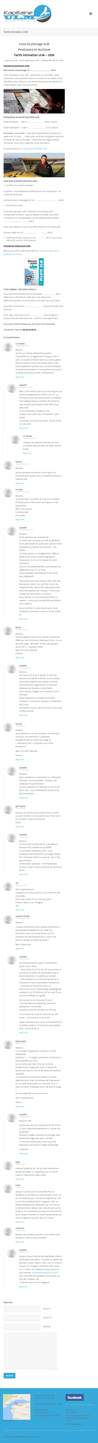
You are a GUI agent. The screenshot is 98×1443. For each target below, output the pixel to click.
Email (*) (47, 1317)
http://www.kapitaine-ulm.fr (45, 1272)
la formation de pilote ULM (34, 149)
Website (47, 1326)
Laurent (23, 385)
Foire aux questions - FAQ (78, 1415)
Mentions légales (74, 1424)
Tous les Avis (72, 1412)
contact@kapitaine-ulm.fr (47, 1415)
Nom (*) (47, 1309)
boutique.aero (47, 251)
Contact (69, 1409)
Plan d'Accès (9, 1421)
